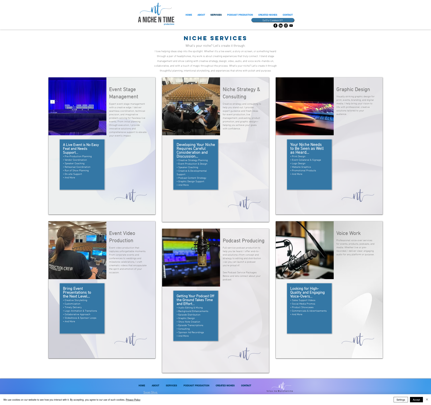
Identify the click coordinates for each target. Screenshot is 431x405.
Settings (400, 399)
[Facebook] (275, 26)
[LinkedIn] (281, 26)
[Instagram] (286, 26)
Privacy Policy (133, 399)
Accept (416, 399)
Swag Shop (150, 392)
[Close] (427, 399)
